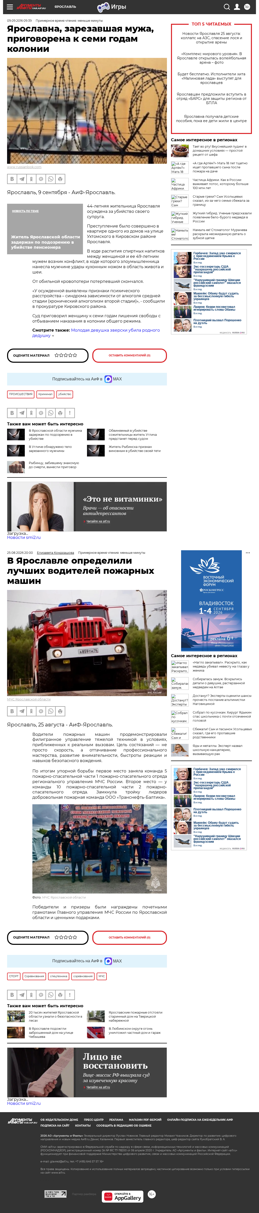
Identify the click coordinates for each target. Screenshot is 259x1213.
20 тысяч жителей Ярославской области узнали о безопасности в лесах (55, 1016)
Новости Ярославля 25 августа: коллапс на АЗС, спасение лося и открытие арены (211, 38)
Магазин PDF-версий (145, 1120)
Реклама (116, 1120)
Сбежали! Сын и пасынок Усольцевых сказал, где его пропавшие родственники (222, 733)
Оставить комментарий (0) (129, 355)
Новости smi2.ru (24, 537)
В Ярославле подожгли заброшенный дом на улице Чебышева (51, 1033)
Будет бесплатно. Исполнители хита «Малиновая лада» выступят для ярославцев (211, 78)
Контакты (83, 1125)
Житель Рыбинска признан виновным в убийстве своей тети (135, 449)
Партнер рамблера (84, 1194)
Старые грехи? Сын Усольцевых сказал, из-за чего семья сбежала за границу (221, 201)
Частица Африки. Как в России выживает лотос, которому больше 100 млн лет (220, 184)
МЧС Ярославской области (29, 699)
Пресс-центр (93, 1120)
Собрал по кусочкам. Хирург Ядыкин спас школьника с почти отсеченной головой (222, 716)
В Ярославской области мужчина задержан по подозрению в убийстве (55, 435)
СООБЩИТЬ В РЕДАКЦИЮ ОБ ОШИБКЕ (124, 1125)
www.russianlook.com (24, 167)
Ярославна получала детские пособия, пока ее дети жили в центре (211, 119)
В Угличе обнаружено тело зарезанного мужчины (50, 449)
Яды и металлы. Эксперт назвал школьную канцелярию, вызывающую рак (218, 750)
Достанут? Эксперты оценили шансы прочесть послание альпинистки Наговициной (222, 700)
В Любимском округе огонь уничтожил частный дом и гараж (135, 1031)
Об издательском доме (59, 1120)
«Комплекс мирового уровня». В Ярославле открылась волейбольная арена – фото (211, 58)
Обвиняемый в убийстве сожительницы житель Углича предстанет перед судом (133, 435)
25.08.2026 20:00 (20, 553)
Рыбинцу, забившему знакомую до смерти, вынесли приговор (54, 465)
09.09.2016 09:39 (19, 20)
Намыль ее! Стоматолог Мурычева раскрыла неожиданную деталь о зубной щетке (220, 234)
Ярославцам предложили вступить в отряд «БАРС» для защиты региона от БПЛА (212, 98)
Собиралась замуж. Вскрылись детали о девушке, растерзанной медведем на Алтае (219, 683)
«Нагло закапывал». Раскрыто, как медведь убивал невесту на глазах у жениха (221, 666)
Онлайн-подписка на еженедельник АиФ (200, 1120)
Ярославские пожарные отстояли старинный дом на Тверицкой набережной (135, 1016)
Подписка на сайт (54, 1125)
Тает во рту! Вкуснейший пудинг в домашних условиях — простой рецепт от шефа (220, 150)
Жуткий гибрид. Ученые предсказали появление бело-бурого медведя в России (222, 217)
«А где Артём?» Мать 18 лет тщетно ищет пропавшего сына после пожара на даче (220, 167)
